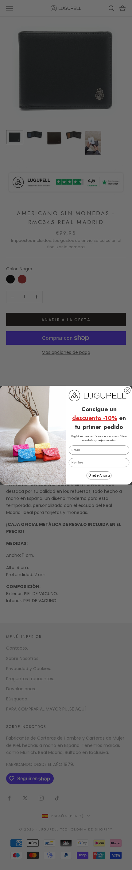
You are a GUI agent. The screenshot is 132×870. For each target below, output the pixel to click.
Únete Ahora (99, 475)
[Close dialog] (127, 390)
